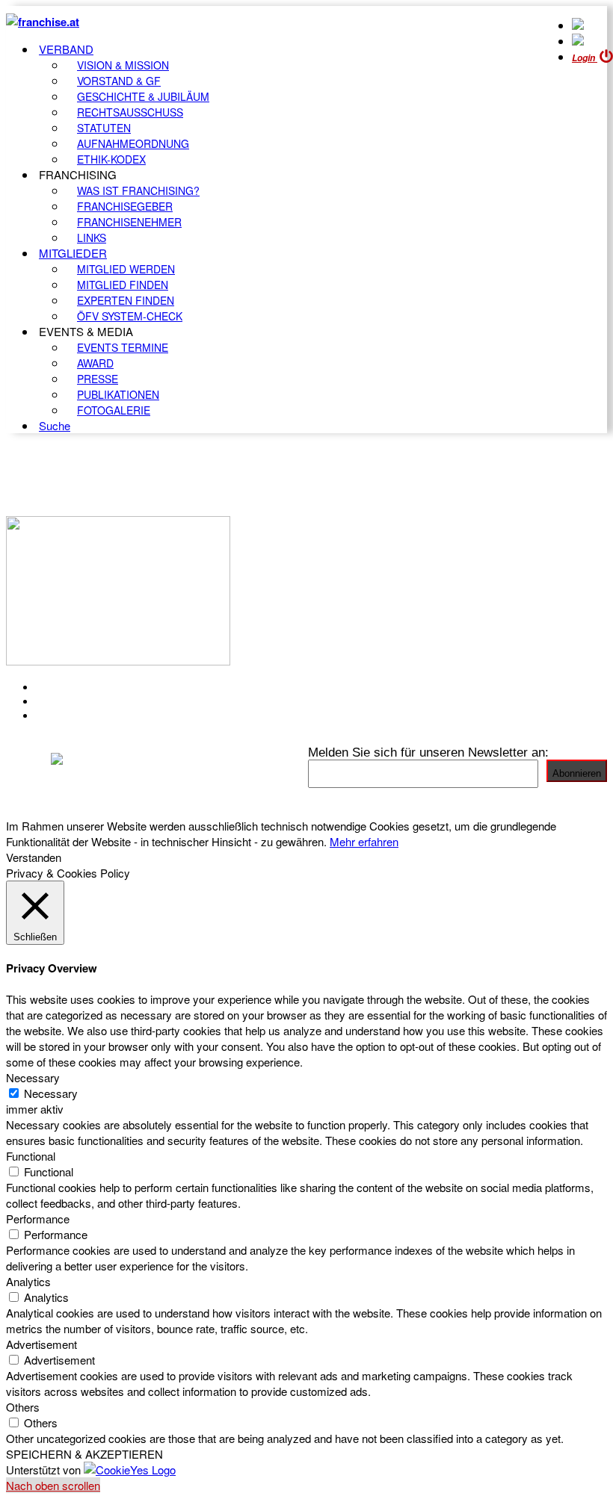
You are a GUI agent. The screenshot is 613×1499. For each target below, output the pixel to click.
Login (584, 58)
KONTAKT (64, 687)
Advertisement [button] (41, 1344)
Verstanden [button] (33, 857)
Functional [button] (30, 1156)
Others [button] (23, 1407)
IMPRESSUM (73, 701)
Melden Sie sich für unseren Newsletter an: (428, 752)
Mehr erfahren (364, 841)
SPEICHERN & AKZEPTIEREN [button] (84, 1454)
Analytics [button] (28, 1281)
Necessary (51, 1093)
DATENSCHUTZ (81, 715)
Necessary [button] (33, 1077)
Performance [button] (38, 1218)
